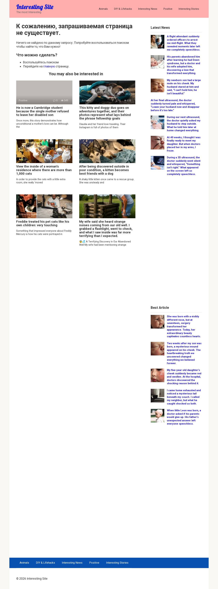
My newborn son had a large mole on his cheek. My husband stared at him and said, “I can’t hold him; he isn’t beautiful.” (184, 87)
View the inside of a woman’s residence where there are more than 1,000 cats (44, 170)
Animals (103, 8)
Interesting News (147, 8)
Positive (167, 8)
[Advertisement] (176, 242)
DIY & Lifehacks (123, 8)
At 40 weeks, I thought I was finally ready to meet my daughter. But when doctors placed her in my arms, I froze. (183, 144)
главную (49, 66)
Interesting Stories (188, 8)
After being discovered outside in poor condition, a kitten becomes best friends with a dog (104, 170)
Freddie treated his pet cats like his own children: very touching (42, 223)
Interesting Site (34, 7)
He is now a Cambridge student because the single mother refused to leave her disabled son (42, 111)
